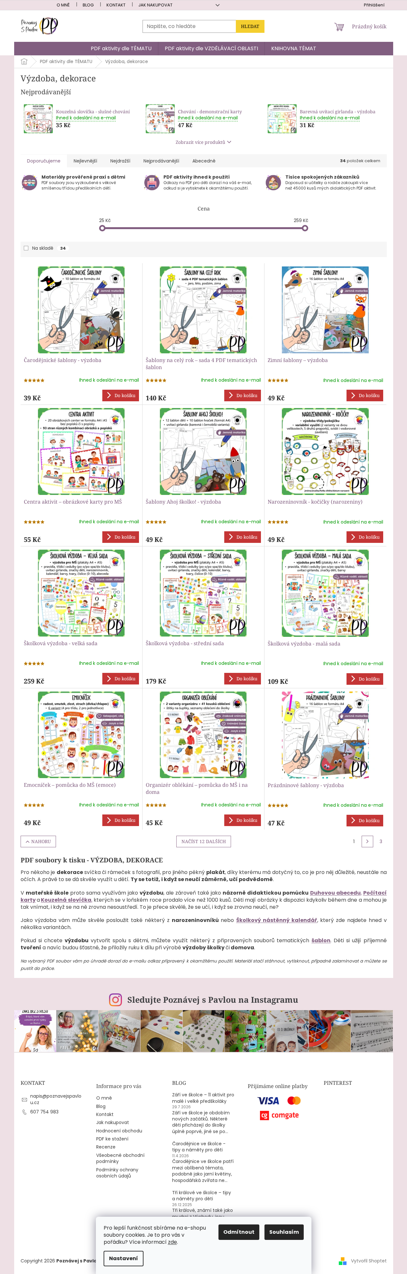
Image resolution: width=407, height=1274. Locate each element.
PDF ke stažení (112, 1139)
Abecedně (204, 161)
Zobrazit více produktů (200, 142)
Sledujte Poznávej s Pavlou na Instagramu (212, 999)
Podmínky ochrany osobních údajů (117, 1173)
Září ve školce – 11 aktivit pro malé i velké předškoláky (203, 1098)
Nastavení (123, 1258)
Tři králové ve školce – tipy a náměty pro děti (201, 1196)
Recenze (106, 1147)
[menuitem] (121, 48)
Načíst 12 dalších (203, 841)
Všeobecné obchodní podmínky (120, 1158)
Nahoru (41, 841)
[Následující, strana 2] (367, 841)
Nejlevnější (85, 161)
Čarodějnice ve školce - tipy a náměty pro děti (199, 1147)
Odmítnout (238, 1232)
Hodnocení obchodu (119, 1131)
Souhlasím (284, 1232)
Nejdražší (120, 161)
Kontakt (115, 5)
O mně (63, 5)
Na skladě (49, 248)
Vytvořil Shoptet (369, 1261)
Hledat (250, 26)
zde (172, 1242)
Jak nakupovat (155, 5)
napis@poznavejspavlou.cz (55, 1099)
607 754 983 (44, 1112)
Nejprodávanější (161, 161)
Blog (88, 5)
